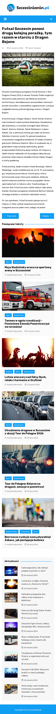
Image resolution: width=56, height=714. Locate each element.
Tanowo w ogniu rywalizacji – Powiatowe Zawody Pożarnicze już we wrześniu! (27, 323)
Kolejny (46, 216)
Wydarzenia (19, 262)
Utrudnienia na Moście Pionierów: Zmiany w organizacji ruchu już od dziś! (36, 656)
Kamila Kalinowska (14, 275)
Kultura (9, 372)
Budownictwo (11, 532)
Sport (31, 48)
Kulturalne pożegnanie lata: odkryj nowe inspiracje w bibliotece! (33, 597)
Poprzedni (11, 216)
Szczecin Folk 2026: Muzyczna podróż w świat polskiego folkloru (35, 672)
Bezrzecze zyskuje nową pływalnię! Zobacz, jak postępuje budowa (28, 538)
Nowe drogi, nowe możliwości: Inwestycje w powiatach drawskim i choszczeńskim (34, 689)
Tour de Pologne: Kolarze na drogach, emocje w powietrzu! (24, 485)
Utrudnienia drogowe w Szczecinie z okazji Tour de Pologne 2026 (27, 432)
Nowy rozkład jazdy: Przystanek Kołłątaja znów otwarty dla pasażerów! (35, 640)
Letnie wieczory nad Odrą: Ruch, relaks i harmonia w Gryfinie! (25, 379)
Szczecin (37, 48)
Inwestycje (25, 532)
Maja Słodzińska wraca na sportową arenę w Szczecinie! (28, 269)
